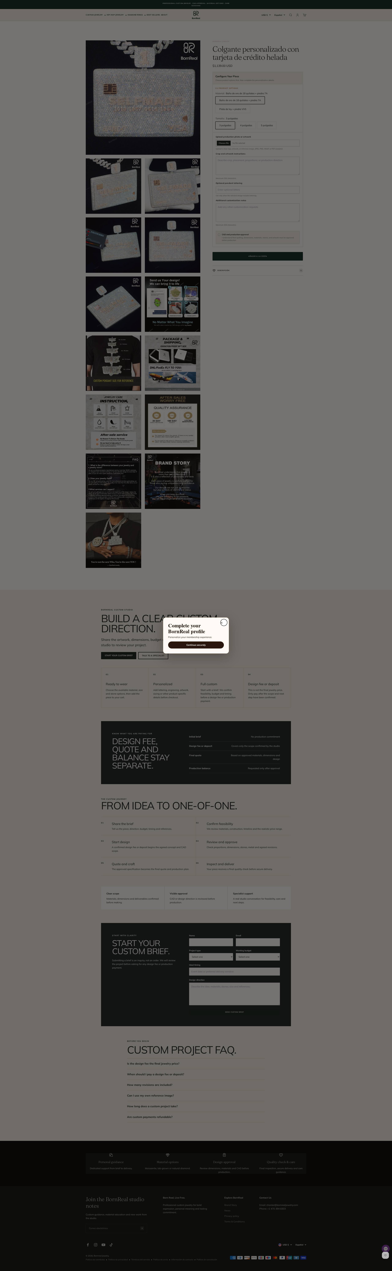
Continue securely (196, 644)
